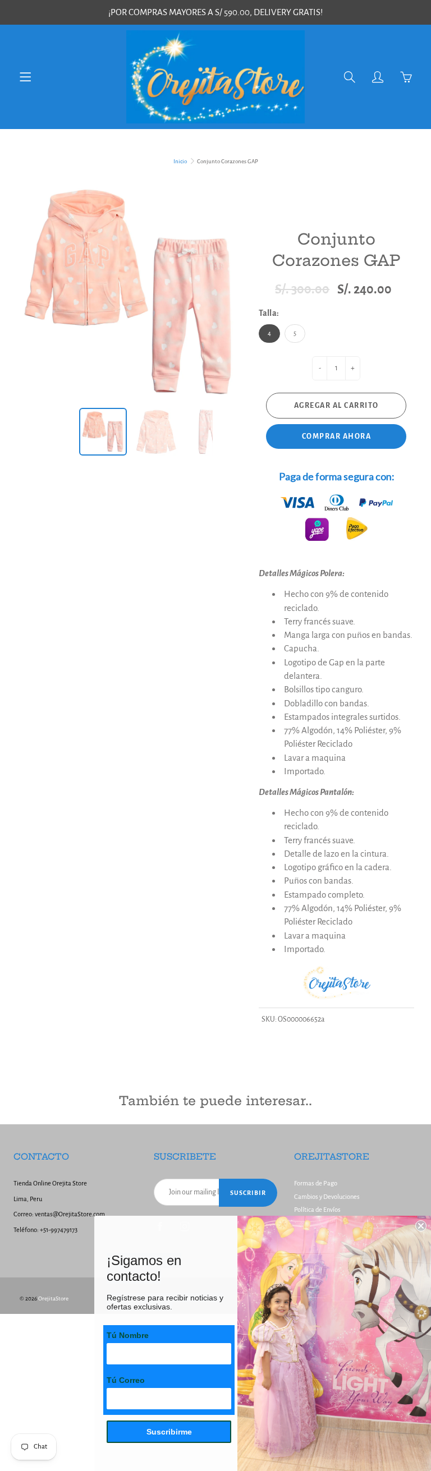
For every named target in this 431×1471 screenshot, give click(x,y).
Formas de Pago (315, 1183)
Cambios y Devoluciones (327, 1197)
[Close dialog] (421, 1225)
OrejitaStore (53, 1298)
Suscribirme (169, 1431)
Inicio (180, 161)
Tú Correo (126, 1380)
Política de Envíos (317, 1209)
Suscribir (248, 1192)
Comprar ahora (337, 436)
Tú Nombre (128, 1335)
